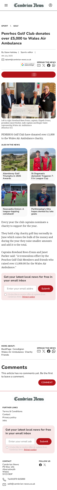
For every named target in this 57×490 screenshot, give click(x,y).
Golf (15, 26)
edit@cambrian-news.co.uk (21, 484)
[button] (6, 5)
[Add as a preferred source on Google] (28, 64)
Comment (47, 382)
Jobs (4, 420)
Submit (45, 288)
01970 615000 (18, 479)
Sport (4, 26)
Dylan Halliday (10, 52)
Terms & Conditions (12, 411)
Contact (6, 414)
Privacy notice (28, 297)
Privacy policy (9, 417)
